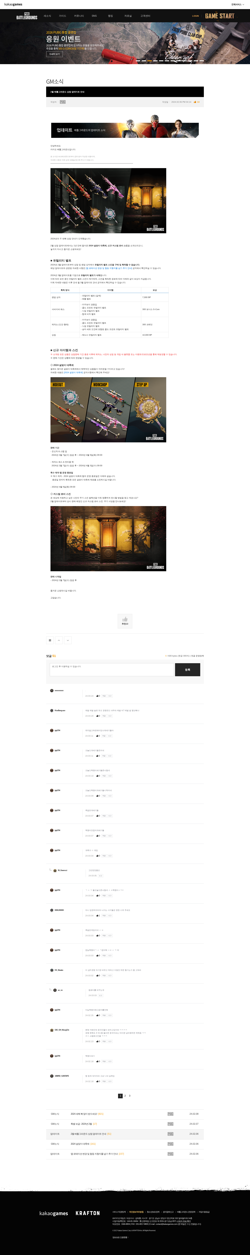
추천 (125, 624)
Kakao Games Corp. (124, 1231)
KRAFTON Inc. (137, 1231)
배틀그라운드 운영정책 (186, 1212)
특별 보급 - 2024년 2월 (81, 1124)
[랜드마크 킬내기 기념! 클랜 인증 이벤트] (125, 36)
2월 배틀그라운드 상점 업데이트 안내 (88, 1134)
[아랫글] (68, 640)
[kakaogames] (13, 4)
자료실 (128, 15)
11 (202, 60)
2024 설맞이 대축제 (80, 1144)
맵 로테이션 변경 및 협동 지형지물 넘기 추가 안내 (94, 1154)
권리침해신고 (168, 1212)
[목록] (50, 640)
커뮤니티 (79, 15)
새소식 (47, 15)
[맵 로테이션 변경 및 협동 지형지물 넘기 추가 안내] (109, 268)
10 (196, 60)
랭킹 (110, 15)
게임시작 (221, 15)
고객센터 (145, 15)
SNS (94, 15)
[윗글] (59, 640)
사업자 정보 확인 (184, 1221)
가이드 (62, 15)
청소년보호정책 (153, 1212)
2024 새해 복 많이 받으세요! (84, 1114)
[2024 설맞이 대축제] (73, 372)
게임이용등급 (204, 1212)
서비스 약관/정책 (119, 1212)
